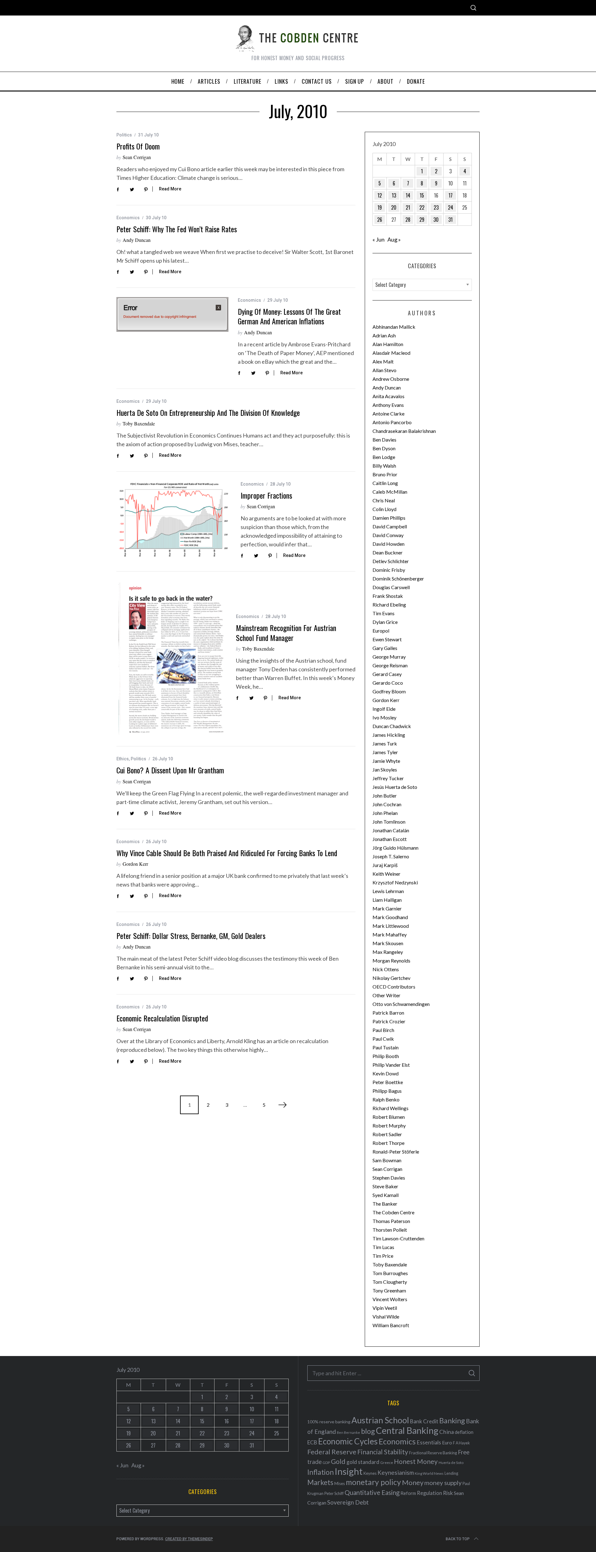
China (446, 1431)
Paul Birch (383, 1030)
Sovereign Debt (348, 1502)
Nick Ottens (385, 969)
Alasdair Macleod (391, 353)
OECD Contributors (393, 986)
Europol (380, 631)
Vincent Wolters (389, 1299)
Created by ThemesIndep (189, 1539)
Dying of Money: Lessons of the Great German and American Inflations (289, 316)
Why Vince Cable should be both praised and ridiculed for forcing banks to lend (226, 852)
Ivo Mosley (384, 717)
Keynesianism (395, 1472)
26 (379, 219)
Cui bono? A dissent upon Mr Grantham (170, 770)
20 (393, 207)
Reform (408, 1493)
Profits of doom (138, 146)
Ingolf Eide (383, 709)
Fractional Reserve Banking (433, 1452)
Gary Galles (384, 648)
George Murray (389, 657)
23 (436, 207)
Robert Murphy (389, 1125)
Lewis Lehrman (388, 891)
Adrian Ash (384, 335)
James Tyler (385, 752)
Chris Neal (383, 500)
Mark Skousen (387, 943)
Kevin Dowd (385, 1073)
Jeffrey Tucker (388, 778)
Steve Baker (385, 1186)
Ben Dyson (383, 448)
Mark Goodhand (390, 917)
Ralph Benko (386, 1099)
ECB (312, 1442)
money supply (443, 1482)
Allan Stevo (384, 370)
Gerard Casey (387, 674)
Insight (349, 1471)
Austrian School (380, 1420)
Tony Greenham (389, 1290)
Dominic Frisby (388, 570)
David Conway (388, 535)
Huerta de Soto (451, 1462)
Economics (128, 217)
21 (408, 207)
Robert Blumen (388, 1117)
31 (450, 219)
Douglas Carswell (391, 587)
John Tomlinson (388, 822)
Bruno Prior (384, 474)
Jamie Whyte (386, 761)
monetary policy (373, 1482)
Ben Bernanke (348, 1432)
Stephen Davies (388, 1178)
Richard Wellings (390, 1108)
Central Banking (407, 1430)
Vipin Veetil (384, 1308)
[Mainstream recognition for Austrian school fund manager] (171, 659)
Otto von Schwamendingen (401, 1004)
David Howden (388, 544)
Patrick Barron (388, 1013)
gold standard (362, 1462)
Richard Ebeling (389, 604)
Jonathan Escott (389, 839)
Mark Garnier (387, 908)
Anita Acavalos (388, 396)
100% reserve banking (328, 1421)
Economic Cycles (348, 1441)
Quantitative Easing (372, 1492)
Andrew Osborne (390, 379)
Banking (452, 1420)
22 (421, 207)
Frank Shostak (387, 596)
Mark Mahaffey (389, 934)
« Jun (378, 239)
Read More (170, 188)
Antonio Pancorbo (392, 422)
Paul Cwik (383, 1039)
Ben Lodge (383, 457)
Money (412, 1482)
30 (436, 219)
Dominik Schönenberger (398, 578)
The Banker (384, 1204)
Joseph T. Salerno (390, 856)
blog (368, 1431)
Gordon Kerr (135, 863)
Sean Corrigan (137, 157)
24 (450, 207)
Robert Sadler (387, 1134)
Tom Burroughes (390, 1273)
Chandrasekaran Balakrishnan (404, 431)
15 (422, 195)
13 (394, 195)
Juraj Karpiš (385, 865)
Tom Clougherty (389, 1282)
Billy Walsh (384, 466)
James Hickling (388, 735)
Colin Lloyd (384, 509)
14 (408, 195)
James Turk (384, 743)
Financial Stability (382, 1452)
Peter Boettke (387, 1082)
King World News (429, 1473)
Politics (124, 134)
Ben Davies (384, 439)
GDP (326, 1462)
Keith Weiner (386, 874)
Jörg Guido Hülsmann (395, 848)
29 (421, 219)
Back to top (458, 1539)
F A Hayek (461, 1443)
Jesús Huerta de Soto (394, 787)
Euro (447, 1442)
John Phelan (385, 813)
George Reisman (390, 665)
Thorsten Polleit (389, 1230)
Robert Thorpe (388, 1143)
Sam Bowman (386, 1160)
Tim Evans (383, 613)
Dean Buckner (387, 552)
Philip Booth (385, 1056)
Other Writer (386, 995)
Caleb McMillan (389, 492)
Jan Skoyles (384, 769)
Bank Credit (424, 1421)
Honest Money (416, 1461)
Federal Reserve (331, 1452)
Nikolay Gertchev (391, 978)
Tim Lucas (383, 1247)
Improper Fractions (266, 495)
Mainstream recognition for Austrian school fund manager (286, 632)
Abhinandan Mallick (393, 327)
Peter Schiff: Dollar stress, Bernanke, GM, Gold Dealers (190, 935)
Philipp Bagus (387, 1091)
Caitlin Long (385, 483)
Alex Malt (383, 361)
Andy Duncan (137, 240)
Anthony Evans (388, 405)
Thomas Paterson (391, 1221)
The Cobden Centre (393, 1212)
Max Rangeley (387, 952)
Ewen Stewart (387, 639)
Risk (448, 1492)
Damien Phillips (388, 518)
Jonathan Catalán (390, 830)
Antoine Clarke (388, 413)
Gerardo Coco (387, 683)
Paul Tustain (385, 1047)
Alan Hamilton (387, 344)
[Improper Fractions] (173, 520)
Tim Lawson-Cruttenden (398, 1238)
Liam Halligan (387, 900)
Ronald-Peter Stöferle (395, 1151)
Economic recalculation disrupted (162, 1018)
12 (379, 195)
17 (451, 195)
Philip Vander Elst (391, 1065)
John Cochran (386, 804)
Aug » (394, 239)
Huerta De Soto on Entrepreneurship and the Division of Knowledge (208, 412)
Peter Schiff (334, 1493)
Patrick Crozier (388, 1021)
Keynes (370, 1473)
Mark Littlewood (390, 926)
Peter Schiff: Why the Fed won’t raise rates (176, 228)
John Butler (384, 795)
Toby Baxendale (139, 423)
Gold (338, 1461)
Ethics (122, 758)
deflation (464, 1432)
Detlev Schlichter (390, 561)
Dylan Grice (385, 622)
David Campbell (389, 526)
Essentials (429, 1442)
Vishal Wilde (385, 1316)
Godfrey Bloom (389, 691)
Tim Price (382, 1256)
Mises (339, 1483)
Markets (320, 1482)
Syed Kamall (385, 1195)
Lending (451, 1473)
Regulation (429, 1493)
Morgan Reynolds (391, 960)
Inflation (320, 1472)
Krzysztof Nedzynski (395, 882)
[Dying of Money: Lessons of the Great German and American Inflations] (172, 314)
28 (407, 219)
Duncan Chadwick (391, 726)
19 (379, 207)
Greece (386, 1462)
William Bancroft (390, 1325)
